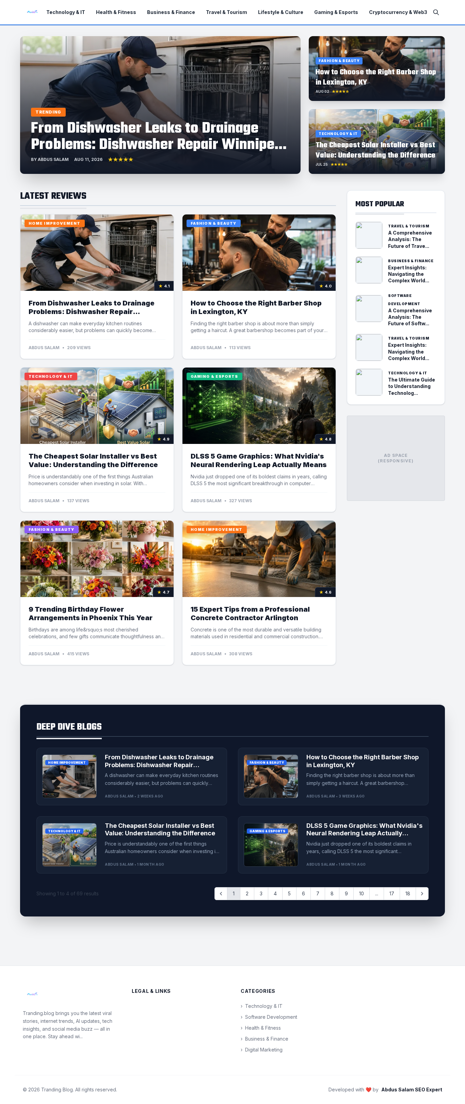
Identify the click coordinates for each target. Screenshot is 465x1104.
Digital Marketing (262, 1050)
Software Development (269, 1017)
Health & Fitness (116, 12)
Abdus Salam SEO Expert (411, 1089)
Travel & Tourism (226, 12)
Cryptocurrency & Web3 (398, 12)
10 (361, 893)
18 (407, 893)
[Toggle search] (436, 12)
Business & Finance (171, 12)
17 (391, 893)
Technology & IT (65, 12)
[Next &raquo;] (422, 893)
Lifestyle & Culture (280, 12)
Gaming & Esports (336, 12)
